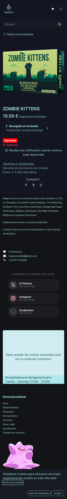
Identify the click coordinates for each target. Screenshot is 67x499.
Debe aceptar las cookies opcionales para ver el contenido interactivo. (33, 357)
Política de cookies (13, 482)
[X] (33, 185)
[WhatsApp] (41, 185)
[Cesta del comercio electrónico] (52, 9)
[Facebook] (26, 185)
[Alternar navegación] (60, 9)
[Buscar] (59, 24)
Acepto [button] (57, 493)
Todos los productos (19, 34)
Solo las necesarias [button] (39, 493)
